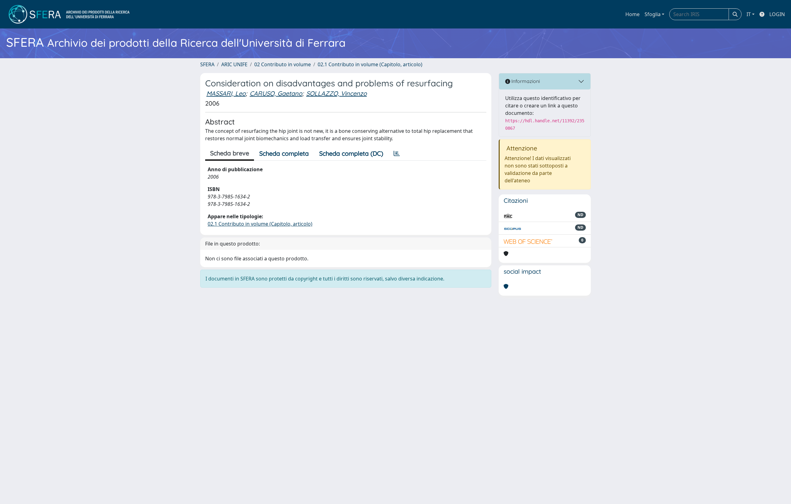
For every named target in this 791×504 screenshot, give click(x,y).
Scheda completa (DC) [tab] (351, 153)
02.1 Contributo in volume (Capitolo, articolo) (370, 64)
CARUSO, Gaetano (276, 93)
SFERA (207, 64)
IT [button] (749, 14)
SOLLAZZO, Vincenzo (336, 93)
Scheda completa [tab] (284, 153)
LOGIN (777, 14)
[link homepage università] (69, 14)
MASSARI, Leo (226, 93)
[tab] (396, 153)
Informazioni (525, 81)
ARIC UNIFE (234, 64)
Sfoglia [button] (653, 14)
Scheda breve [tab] (229, 153)
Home (632, 14)
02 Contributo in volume (282, 64)
